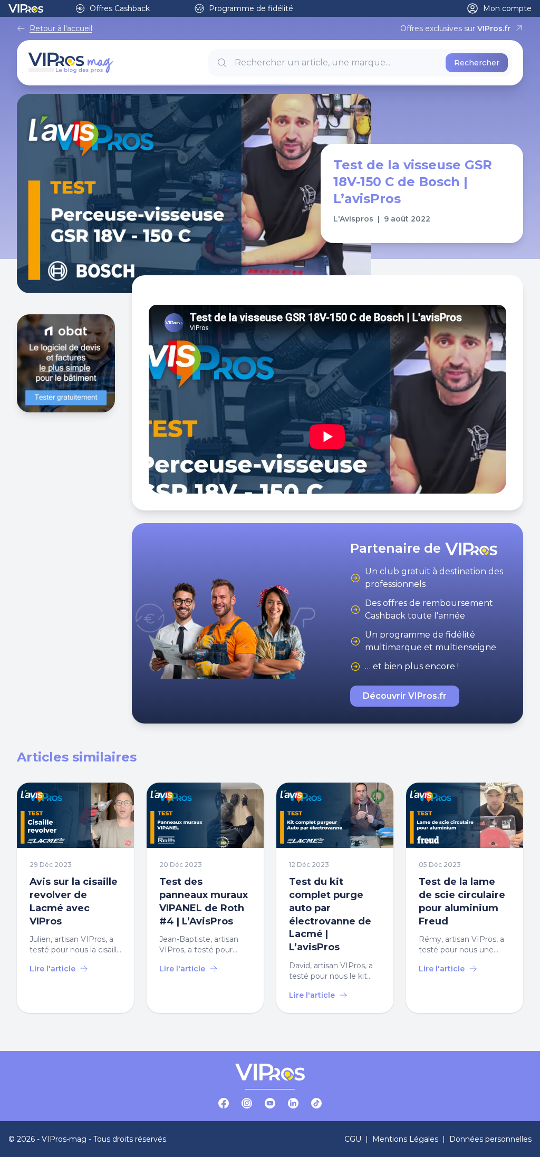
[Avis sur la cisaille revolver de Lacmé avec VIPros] (75, 898)
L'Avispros (353, 219)
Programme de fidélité (251, 8)
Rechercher (476, 63)
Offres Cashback (120, 8)
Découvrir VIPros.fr (405, 696)
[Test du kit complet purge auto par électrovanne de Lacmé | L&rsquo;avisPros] (334, 898)
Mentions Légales (405, 1139)
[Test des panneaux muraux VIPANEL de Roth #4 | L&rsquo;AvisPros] (205, 898)
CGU (352, 1139)
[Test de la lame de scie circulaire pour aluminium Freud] (464, 898)
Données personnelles (490, 1139)
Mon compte (507, 8)
